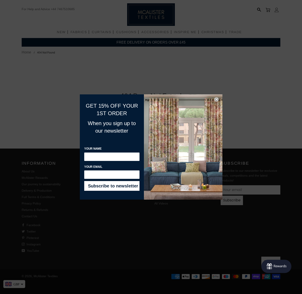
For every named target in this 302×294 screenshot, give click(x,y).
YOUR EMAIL (93, 166)
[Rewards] (276, 266)
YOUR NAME (93, 148)
